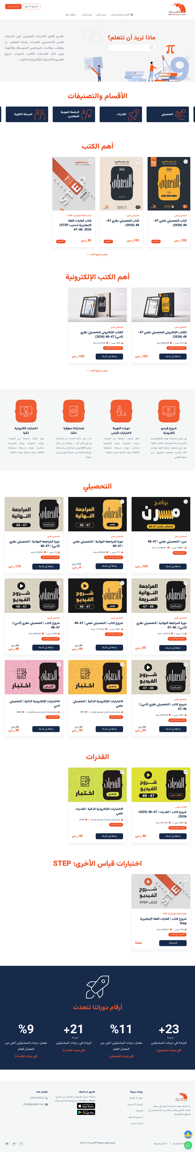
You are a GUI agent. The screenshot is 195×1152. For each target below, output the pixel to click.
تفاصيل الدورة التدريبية (113, 557)
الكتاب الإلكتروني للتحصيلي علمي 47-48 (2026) (162, 334)
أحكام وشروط (160, 1144)
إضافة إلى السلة (173, 356)
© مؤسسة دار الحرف (88, 1142)
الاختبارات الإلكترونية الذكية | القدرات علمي (99, 811)
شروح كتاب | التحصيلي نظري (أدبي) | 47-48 (36, 625)
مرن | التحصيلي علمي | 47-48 (167, 541)
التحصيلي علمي (180, 215)
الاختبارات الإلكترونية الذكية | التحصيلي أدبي (35, 703)
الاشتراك (173, 943)
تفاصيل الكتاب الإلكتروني (176, 348)
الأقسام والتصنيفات (120, 15)
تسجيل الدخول (31, 6)
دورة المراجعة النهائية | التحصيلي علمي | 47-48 (98, 544)
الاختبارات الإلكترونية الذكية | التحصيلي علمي (98, 703)
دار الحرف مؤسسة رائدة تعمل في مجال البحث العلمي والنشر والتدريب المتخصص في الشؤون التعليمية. (169, 1110)
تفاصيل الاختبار (116, 717)
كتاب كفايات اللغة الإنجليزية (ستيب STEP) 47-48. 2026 (75, 225)
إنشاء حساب (13, 6)
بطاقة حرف (70, 15)
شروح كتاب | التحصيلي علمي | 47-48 (98, 623)
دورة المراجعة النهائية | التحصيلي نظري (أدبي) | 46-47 (161, 625)
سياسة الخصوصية (181, 1144)
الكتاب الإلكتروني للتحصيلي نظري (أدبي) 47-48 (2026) (101, 334)
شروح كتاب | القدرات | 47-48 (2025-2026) (162, 814)
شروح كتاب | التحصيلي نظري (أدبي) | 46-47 (163, 706)
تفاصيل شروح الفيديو (114, 634)
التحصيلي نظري (133, 215)
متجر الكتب (100, 15)
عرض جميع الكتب (98, 255)
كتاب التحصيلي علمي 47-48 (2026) (170, 223)
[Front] (181, 1097)
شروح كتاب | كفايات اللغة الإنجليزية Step (163, 921)
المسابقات (87, 15)
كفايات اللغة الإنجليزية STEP (79, 215)
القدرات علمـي (181, 807)
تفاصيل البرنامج (179, 552)
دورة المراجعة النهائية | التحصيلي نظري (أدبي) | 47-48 (34, 544)
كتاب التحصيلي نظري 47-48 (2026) (122, 223)
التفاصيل (156, 241)
